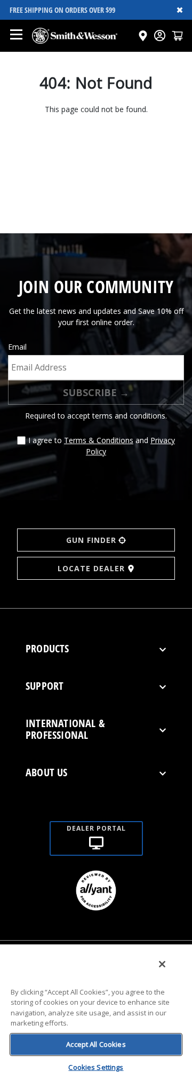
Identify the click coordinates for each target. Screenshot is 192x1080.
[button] (177, 35)
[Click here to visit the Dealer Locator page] (143, 35)
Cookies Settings (95, 1067)
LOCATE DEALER (91, 568)
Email (17, 347)
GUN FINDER (91, 540)
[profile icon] (160, 35)
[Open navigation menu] (16, 36)
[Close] (162, 964)
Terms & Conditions (98, 440)
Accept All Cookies (95, 1044)
